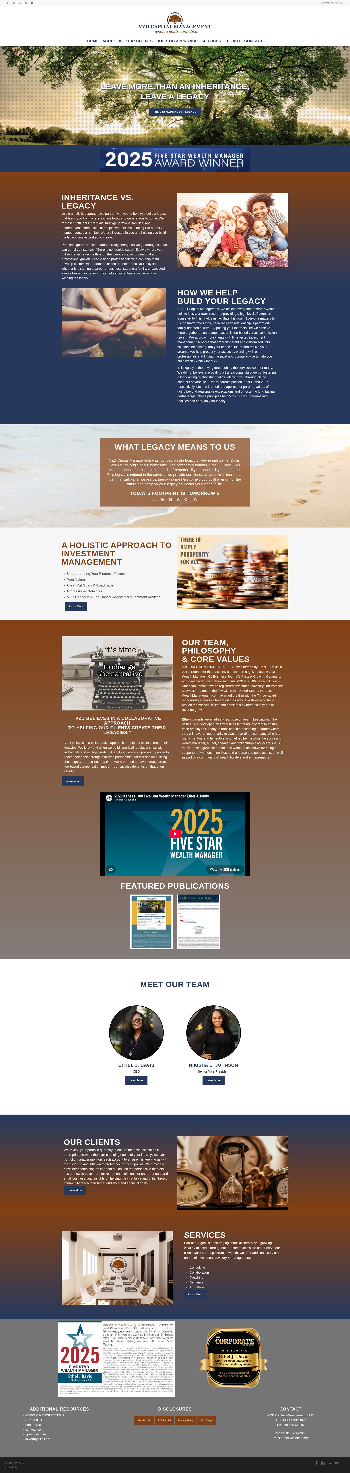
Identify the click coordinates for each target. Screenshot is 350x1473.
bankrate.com (35, 1425)
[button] (76, 606)
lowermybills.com (37, 1439)
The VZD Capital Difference (175, 112)
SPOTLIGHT (34, 1420)
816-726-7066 (296, 1433)
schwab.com (34, 1429)
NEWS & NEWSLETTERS (44, 1415)
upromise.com (35, 1434)
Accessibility (11, 1467)
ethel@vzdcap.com (296, 1438)
